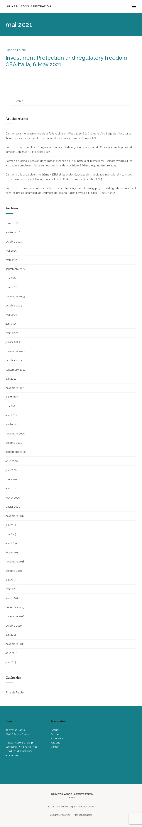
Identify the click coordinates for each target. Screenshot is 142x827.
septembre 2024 (16, 268)
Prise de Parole (16, 50)
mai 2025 (11, 250)
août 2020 (12, 461)
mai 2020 (11, 479)
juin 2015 (11, 662)
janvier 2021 (13, 424)
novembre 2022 (15, 351)
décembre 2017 (15, 607)
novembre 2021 (15, 387)
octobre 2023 (14, 305)
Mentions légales (83, 815)
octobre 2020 (14, 442)
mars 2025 (12, 259)
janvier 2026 (13, 232)
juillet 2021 (12, 396)
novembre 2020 (15, 433)
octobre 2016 (14, 625)
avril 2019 (11, 543)
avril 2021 (11, 415)
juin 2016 (11, 634)
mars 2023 (12, 333)
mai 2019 (11, 534)
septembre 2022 (16, 369)
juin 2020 (11, 470)
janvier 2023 (13, 342)
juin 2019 (11, 525)
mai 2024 (11, 278)
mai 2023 (11, 314)
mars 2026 (12, 223)
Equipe (55, 734)
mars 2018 (12, 589)
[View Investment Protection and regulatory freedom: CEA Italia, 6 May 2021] (6, 72)
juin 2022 (11, 378)
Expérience (57, 738)
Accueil (55, 730)
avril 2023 (11, 323)
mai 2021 (11, 406)
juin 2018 (11, 579)
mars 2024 (12, 287)
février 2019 (12, 552)
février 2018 (13, 598)
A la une (55, 742)
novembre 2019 (15, 515)
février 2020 (13, 497)
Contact (55, 746)
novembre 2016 (15, 616)
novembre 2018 (15, 561)
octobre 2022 (14, 360)
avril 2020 (11, 488)
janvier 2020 (13, 506)
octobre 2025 (14, 241)
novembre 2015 (15, 643)
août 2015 (11, 653)
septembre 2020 (16, 451)
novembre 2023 (15, 296)
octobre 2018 (14, 570)
